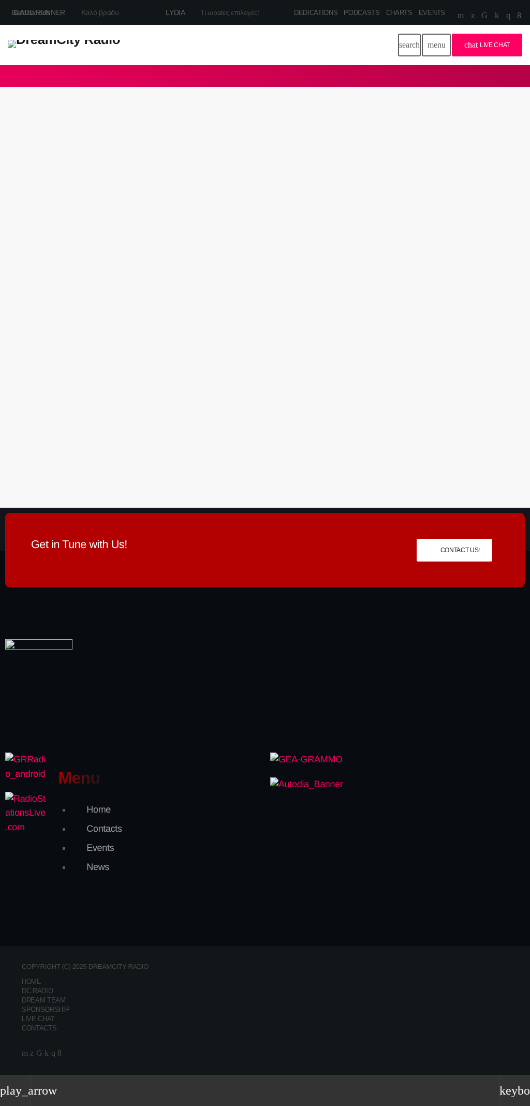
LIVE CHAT (487, 44)
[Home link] (64, 45)
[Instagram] (508, 15)
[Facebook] (519, 15)
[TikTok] (484, 15)
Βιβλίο (45, 292)
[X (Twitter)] (473, 15)
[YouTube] (461, 15)
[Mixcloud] (497, 15)
